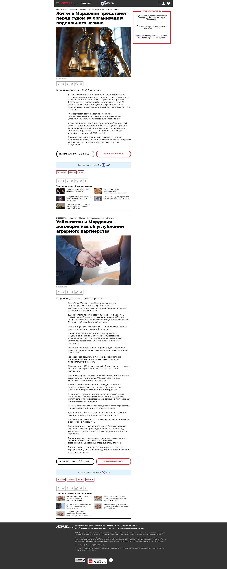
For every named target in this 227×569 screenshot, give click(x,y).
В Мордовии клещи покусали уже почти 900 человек (152, 27)
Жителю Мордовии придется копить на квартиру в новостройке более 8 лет (77, 498)
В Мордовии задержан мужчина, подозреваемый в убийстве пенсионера (78, 198)
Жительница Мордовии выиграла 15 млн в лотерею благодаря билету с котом (79, 506)
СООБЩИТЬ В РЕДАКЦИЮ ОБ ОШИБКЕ (131, 528)
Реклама (112, 528)
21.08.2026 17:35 (61, 218)
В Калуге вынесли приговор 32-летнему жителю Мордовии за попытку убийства (78, 206)
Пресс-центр (100, 526)
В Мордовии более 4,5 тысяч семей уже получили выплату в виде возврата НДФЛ (115, 498)
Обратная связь (113, 526)
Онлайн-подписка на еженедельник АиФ (90, 528)
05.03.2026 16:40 (62, 10)
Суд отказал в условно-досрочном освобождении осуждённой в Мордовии (152, 18)
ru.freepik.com (61, 78)
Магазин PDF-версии (129, 526)
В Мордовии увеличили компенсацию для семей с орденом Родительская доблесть (78, 513)
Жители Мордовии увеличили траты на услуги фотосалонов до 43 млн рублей (116, 506)
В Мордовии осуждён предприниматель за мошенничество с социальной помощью (110, 192)
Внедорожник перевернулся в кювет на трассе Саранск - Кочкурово (151, 37)
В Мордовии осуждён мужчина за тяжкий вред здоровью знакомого (116, 197)
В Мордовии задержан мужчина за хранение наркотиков (78, 190)
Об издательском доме (84, 526)
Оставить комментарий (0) (113, 154)
